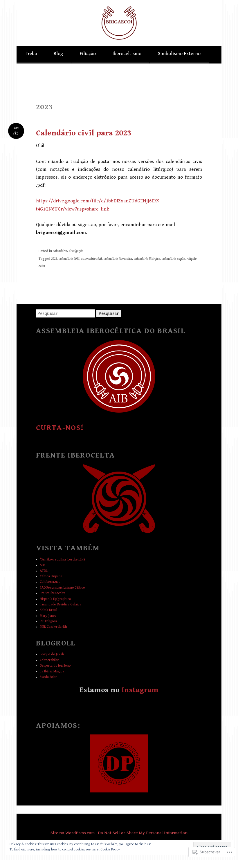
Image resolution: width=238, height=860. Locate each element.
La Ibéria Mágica (52, 671)
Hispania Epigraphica (55, 599)
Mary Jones (48, 616)
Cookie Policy (110, 849)
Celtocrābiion (49, 660)
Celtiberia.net (50, 582)
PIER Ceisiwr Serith (53, 627)
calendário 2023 (69, 259)
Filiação (88, 54)
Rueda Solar (48, 677)
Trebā (31, 54)
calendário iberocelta (118, 259)
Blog (58, 54)
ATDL (44, 571)
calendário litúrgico (147, 259)
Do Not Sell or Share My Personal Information (142, 832)
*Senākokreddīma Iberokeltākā (62, 559)
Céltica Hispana (51, 576)
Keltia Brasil (48, 610)
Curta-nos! (60, 427)
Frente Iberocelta (52, 593)
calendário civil (91, 259)
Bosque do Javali (52, 654)
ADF (43, 565)
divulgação (76, 251)
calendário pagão (173, 259)
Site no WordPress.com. (73, 832)
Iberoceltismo (126, 54)
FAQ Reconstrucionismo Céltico (62, 587)
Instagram (140, 689)
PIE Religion (48, 621)
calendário (60, 251)
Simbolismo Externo (179, 54)
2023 (54, 259)
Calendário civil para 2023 (83, 133)
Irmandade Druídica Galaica (60, 604)
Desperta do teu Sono (55, 665)
